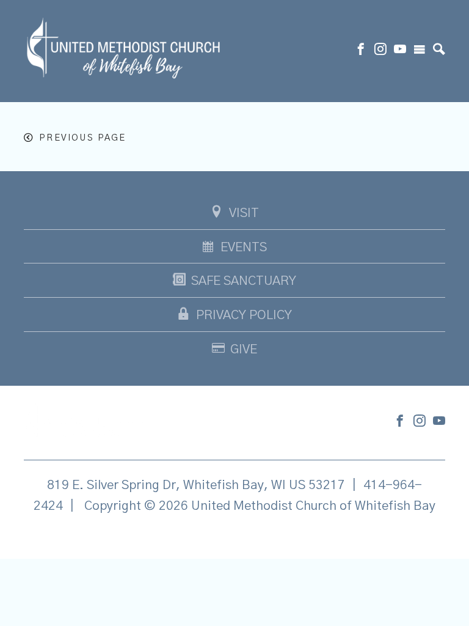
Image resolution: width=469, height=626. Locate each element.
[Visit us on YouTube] (400, 50)
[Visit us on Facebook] (361, 50)
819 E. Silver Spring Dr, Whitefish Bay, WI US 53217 (196, 485)
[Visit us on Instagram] (380, 50)
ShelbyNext (235, 537)
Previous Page (82, 137)
